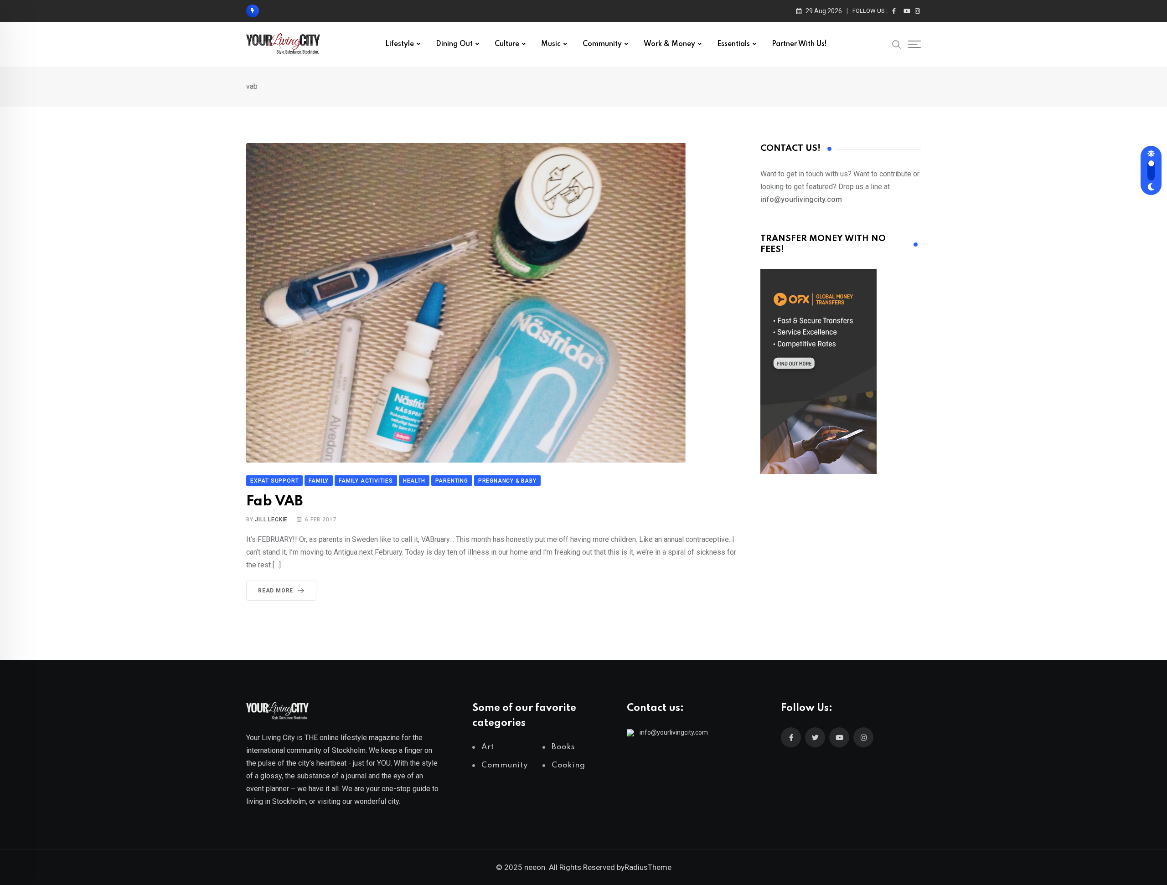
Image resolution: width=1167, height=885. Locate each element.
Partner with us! (799, 44)
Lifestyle (399, 44)
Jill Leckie (271, 519)
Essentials (733, 44)
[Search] (896, 43)
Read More (275, 590)
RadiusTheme (648, 867)
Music (551, 44)
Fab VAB (274, 501)
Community (602, 44)
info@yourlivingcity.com (674, 732)
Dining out (454, 44)
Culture (507, 44)
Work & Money (669, 44)
